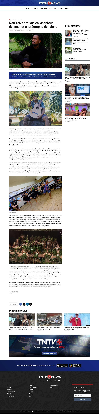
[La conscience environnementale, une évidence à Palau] (68, 50)
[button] (72, 8)
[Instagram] (43, 380)
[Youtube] (59, 380)
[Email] (30, 304)
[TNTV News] (49, 377)
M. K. (11, 294)
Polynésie (14, 20)
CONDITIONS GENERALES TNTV (56, 411)
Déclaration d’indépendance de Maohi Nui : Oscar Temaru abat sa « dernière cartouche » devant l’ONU (81, 32)
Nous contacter (54, 385)
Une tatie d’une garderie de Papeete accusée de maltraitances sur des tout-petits (81, 41)
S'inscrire (82, 399)
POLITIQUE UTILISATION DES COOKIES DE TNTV (72, 411)
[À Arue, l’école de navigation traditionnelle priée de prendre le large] (50, 319)
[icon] (10, 20)
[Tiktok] (55, 380)
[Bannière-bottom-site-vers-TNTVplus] (49, 357)
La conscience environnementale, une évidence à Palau (79, 49)
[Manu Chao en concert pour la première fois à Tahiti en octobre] (77, 319)
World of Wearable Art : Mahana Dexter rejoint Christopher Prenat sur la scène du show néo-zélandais (77, 118)
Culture (20, 20)
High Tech (67, 94)
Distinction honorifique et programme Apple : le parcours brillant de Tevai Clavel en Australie (77, 98)
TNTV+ (52, 387)
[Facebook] (20, 304)
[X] (24, 304)
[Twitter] (47, 380)
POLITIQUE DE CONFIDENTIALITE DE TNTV (41, 411)
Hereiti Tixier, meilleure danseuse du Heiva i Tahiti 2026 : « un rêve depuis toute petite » (77, 78)
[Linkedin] (27, 304)
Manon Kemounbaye (14, 291)
